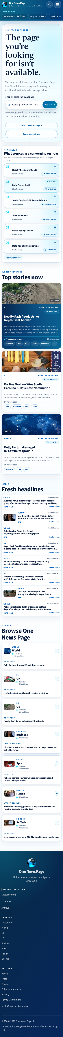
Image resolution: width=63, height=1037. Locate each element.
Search (49, 104)
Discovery (7, 922)
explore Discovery (38, 86)
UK (18, 678)
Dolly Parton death (38, 16)
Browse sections (31, 134)
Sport (20, 763)
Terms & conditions (11, 999)
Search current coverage (20, 97)
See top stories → (13, 257)
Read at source (54, 507)
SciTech (21, 822)
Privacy (5, 994)
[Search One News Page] (49, 4)
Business (22, 735)
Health (20, 794)
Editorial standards (11, 989)
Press (4, 979)
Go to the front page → (31, 125)
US (18, 707)
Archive (5, 908)
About (5, 973)
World (16, 650)
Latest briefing (9, 894)
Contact (5, 984)
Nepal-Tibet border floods (14, 16)
